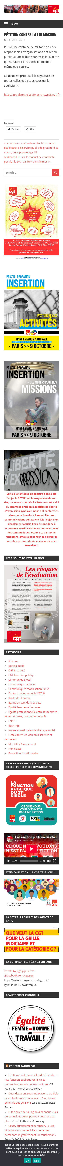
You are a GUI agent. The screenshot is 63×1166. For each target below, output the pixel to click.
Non (36, 1160)
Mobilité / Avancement (22, 744)
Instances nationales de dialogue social (31, 730)
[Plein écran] (54, 861)
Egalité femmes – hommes (24, 707)
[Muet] (49, 861)
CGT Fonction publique (22, 675)
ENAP (11, 721)
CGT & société (16, 670)
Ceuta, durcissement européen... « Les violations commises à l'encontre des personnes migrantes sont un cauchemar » (30, 1130)
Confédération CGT (22, 1066)
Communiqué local (19, 679)
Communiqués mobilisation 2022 (28, 689)
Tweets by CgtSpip (15, 971)
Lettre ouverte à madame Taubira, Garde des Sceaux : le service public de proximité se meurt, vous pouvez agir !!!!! (31, 147)
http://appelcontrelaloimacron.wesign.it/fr (32, 95)
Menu (14, 24)
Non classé (14, 748)
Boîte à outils (16, 665)
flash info (14, 725)
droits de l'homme (19, 698)
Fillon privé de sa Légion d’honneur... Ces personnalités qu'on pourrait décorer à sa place (31, 1116)
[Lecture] (8, 861)
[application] (31, 848)
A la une (13, 661)
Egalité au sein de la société (24, 702)
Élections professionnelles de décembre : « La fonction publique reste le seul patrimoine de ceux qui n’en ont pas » (31, 1079)
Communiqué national (21, 684)
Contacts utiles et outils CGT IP (26, 693)
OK (27, 1160)
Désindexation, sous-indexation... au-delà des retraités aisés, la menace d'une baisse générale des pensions (31, 1098)
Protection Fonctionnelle (23, 753)
